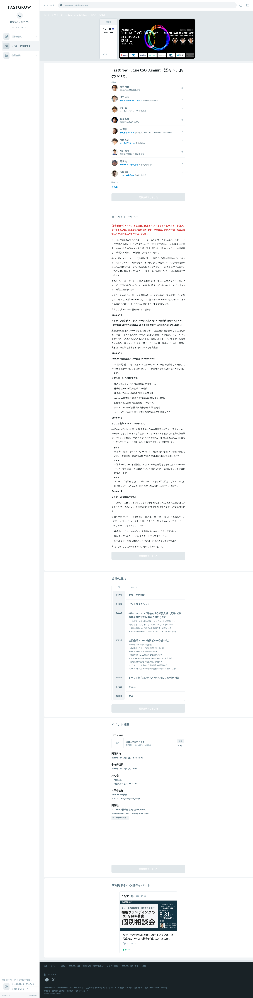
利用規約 (70, 991)
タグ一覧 (50, 5)
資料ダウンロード (81, 991)
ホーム (46, 15)
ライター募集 (112, 965)
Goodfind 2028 (62, 988)
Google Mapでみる (121, 817)
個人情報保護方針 (58, 991)
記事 (45, 965)
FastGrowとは (74, 965)
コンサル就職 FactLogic (123, 988)
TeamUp (164, 988)
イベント (54, 965)
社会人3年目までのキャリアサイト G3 (99, 988)
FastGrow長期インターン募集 (133, 965)
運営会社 (47, 991)
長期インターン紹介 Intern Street (146, 988)
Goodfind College (77, 988)
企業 (63, 965)
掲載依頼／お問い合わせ (93, 965)
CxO (116, 186)
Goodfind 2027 (49, 988)
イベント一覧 (56, 15)
